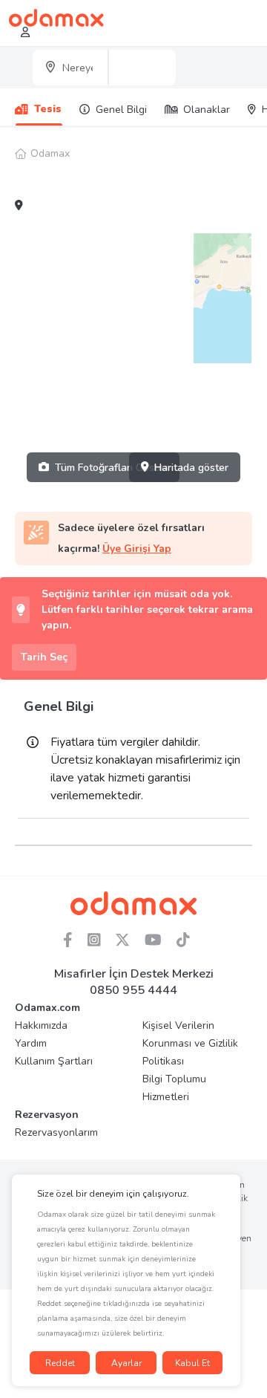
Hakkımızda (41, 1025)
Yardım (31, 1043)
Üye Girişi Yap (136, 549)
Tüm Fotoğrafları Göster (111, 468)
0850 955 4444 (133, 990)
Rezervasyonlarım (56, 1132)
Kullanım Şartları (54, 1061)
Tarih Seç (44, 657)
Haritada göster (191, 468)
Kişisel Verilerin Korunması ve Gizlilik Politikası (190, 1043)
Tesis (48, 109)
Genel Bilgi (121, 110)
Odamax (50, 153)
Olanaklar (206, 110)
